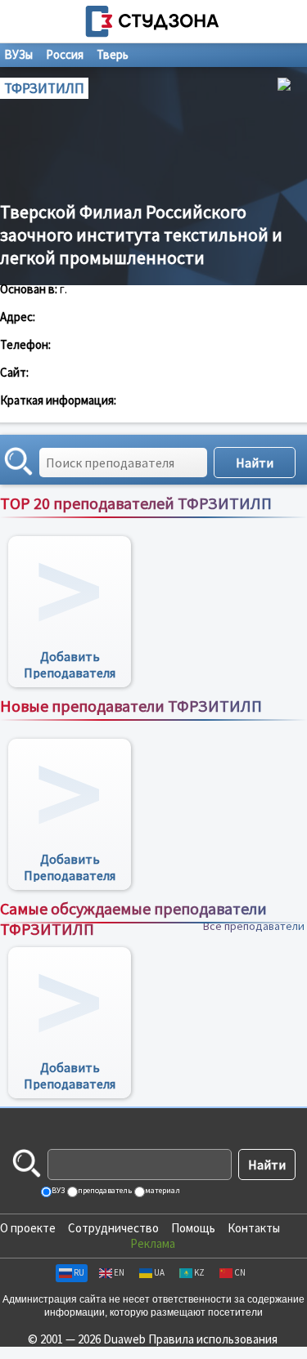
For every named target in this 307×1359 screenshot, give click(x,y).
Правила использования (213, 1339)
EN (119, 1272)
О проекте (28, 1228)
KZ (199, 1272)
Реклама (152, 1243)
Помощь (193, 1228)
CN (240, 1272)
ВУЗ (57, 1190)
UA (159, 1272)
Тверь (113, 54)
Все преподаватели (254, 520)
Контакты (254, 1228)
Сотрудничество (113, 1228)
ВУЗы (18, 54)
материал (161, 1190)
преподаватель (104, 1190)
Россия (65, 54)
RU (79, 1272)
